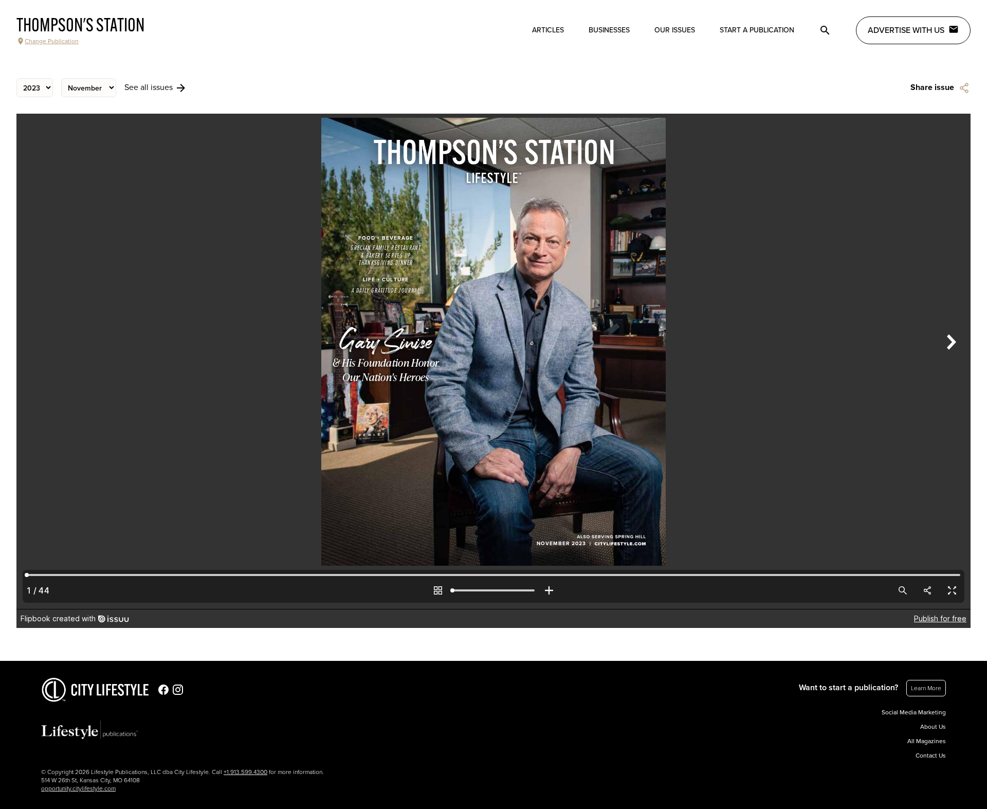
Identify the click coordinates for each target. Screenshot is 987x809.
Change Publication (52, 41)
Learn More (926, 688)
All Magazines (926, 741)
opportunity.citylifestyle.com (78, 788)
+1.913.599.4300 (245, 772)
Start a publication (757, 30)
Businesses (609, 30)
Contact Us (931, 755)
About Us (933, 726)
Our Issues (674, 30)
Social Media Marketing (914, 712)
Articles (548, 30)
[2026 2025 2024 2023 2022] (34, 87)
